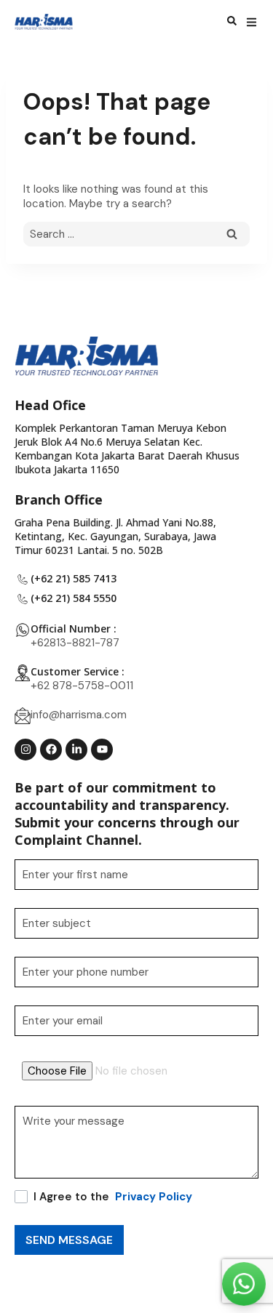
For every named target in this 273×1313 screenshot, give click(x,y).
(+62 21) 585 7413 (73, 578)
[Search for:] (136, 234)
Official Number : (73, 628)
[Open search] (232, 22)
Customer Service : (77, 671)
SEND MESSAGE (69, 1240)
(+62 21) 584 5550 (73, 598)
